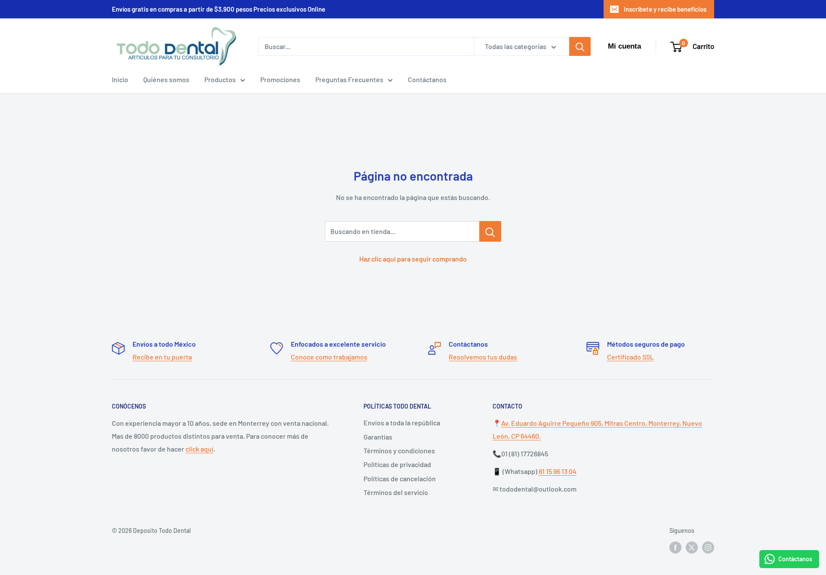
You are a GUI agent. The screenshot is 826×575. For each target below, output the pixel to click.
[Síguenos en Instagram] (708, 547)
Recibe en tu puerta (162, 357)
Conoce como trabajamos (329, 357)
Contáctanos (427, 79)
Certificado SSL (630, 357)
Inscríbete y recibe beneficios (665, 9)
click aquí (199, 449)
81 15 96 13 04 (557, 471)
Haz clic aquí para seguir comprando (413, 259)
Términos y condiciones (399, 450)
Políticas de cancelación (400, 478)
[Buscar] (580, 46)
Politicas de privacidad (397, 464)
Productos (220, 79)
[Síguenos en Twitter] (692, 547)
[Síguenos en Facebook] (675, 547)
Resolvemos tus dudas (483, 357)
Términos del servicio (396, 492)
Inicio (120, 79)
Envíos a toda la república (402, 422)
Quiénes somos (166, 79)
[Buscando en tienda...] (490, 231)
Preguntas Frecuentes (349, 79)
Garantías (378, 437)
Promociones (280, 79)
